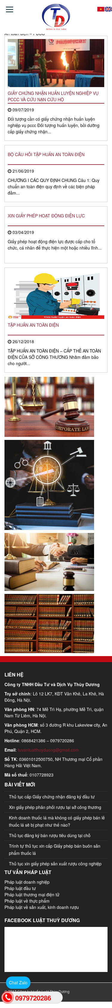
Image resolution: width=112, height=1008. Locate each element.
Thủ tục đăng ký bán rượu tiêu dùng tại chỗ (49, 835)
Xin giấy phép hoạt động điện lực (46, 216)
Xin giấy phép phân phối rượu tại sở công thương (55, 807)
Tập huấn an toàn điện (33, 325)
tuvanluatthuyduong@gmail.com (48, 750)
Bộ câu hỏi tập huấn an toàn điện (46, 154)
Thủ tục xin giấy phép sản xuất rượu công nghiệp (55, 864)
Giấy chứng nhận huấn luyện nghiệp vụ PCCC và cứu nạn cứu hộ (53, 96)
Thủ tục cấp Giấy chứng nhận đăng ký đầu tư (52, 797)
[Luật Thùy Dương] (56, 17)
